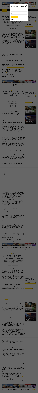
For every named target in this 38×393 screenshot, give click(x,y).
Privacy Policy (12, 19)
